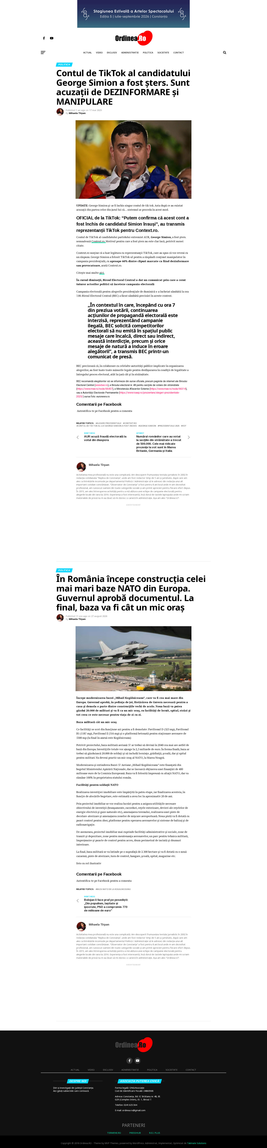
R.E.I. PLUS (154, 1132)
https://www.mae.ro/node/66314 (168, 388)
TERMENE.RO (114, 1132)
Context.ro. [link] (147, 230)
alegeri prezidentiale (109, 423)
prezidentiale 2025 (169, 426)
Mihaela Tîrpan (77, 113)
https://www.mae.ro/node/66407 (95, 388)
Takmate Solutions (196, 1143)
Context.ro (130, 423)
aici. (101, 272)
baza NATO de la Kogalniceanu (114, 889)
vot (184, 426)
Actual (87, 52)
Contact (178, 52)
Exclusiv (112, 52)
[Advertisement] (133, 527)
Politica (148, 52)
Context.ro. (98, 241)
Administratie (130, 52)
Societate (163, 52)
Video (99, 52)
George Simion (148, 426)
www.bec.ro (101, 385)
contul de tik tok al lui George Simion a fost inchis (107, 426)
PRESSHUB (135, 1132)
